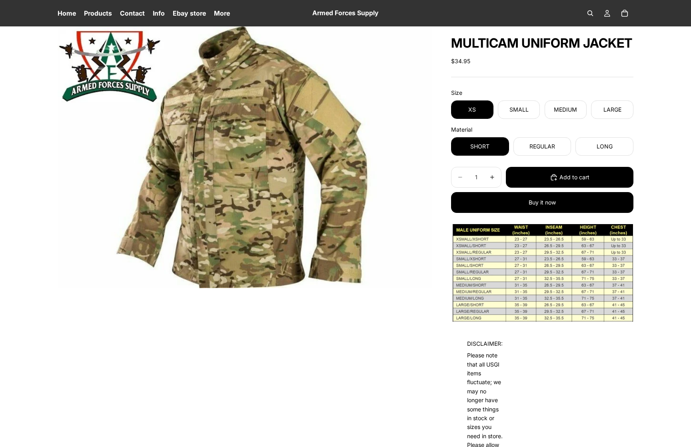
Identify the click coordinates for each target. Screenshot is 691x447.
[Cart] (624, 13)
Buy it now (542, 202)
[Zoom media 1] (245, 157)
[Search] (590, 13)
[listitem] (222, 13)
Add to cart (574, 177)
